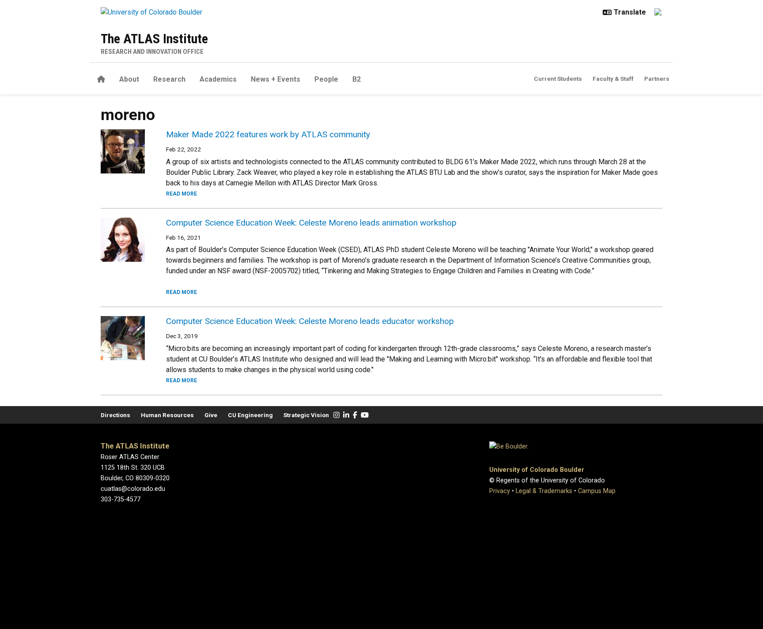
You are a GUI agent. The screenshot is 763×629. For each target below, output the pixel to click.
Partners (656, 78)
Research (169, 79)
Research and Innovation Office (152, 52)
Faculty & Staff (613, 78)
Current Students (558, 78)
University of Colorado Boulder (536, 470)
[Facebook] (355, 415)
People (326, 79)
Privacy (499, 491)
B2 (356, 79)
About (129, 79)
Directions (115, 414)
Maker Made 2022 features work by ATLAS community (268, 134)
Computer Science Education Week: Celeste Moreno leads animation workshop (311, 223)
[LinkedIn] (346, 415)
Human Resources (167, 414)
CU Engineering (250, 414)
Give (210, 414)
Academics (218, 79)
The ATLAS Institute (154, 38)
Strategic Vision (306, 414)
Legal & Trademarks (544, 491)
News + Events (275, 79)
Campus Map (597, 491)
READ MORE (181, 194)
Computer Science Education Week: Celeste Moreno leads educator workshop (310, 321)
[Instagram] (336, 415)
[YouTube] (365, 415)
